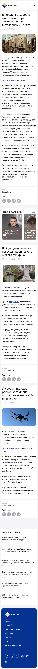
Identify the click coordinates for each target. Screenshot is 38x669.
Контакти (8, 641)
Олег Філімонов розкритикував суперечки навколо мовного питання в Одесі (18, 573)
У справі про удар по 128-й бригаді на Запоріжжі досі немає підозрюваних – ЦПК (19, 561)
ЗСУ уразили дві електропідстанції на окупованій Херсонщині (16, 596)
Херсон (8, 621)
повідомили (14, 302)
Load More (19, 523)
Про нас (8, 637)
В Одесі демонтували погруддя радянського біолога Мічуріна (14, 538)
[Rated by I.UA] (9, 662)
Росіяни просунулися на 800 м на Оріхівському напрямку (15, 584)
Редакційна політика (13, 645)
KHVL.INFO (12, 6)
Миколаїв (8, 625)
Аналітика (9, 633)
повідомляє (14, 80)
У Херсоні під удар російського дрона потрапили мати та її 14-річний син (17, 550)
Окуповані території (13, 629)
